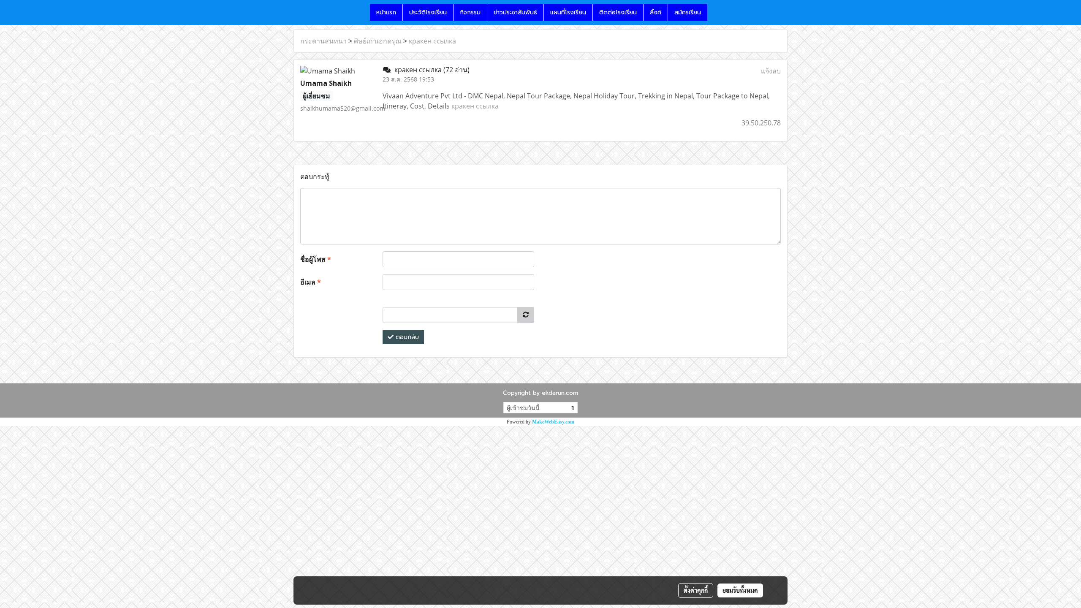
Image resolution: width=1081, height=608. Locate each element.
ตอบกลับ (406, 337)
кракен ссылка (432, 41)
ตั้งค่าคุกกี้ (696, 590)
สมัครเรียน (687, 12)
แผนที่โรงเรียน (568, 12)
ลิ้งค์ (655, 12)
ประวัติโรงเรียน (428, 12)
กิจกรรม (470, 12)
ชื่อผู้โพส (315, 259)
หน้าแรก (386, 12)
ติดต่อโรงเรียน (618, 12)
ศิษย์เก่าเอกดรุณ (378, 41)
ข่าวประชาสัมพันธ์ (515, 12)
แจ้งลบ (771, 71)
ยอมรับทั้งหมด (740, 590)
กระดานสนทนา (323, 41)
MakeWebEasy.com (553, 422)
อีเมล (310, 282)
